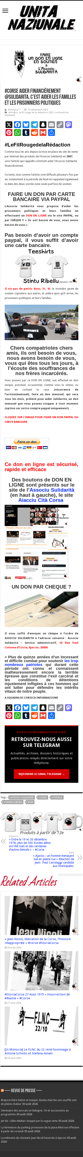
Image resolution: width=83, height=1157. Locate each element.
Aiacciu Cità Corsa (40, 500)
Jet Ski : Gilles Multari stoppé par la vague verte (29, 1120)
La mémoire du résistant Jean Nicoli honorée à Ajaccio (33, 1137)
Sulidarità (10, 115)
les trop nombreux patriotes (41, 663)
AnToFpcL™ (14, 109)
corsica (57, 797)
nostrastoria (62, 112)
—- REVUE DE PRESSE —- (23, 1091)
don (30, 802)
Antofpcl (13, 112)
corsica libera (13, 802)
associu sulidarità (22, 797)
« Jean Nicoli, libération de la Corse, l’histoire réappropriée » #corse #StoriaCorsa (38, 941)
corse (43, 797)
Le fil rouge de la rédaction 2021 (36, 112)
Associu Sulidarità (52, 490)
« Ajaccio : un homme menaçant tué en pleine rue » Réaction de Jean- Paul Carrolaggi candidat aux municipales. (53, 859)
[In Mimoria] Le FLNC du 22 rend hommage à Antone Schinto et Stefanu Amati (38, 1051)
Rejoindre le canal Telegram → (42, 774)
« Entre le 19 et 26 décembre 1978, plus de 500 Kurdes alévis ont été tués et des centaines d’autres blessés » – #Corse (30, 843)
